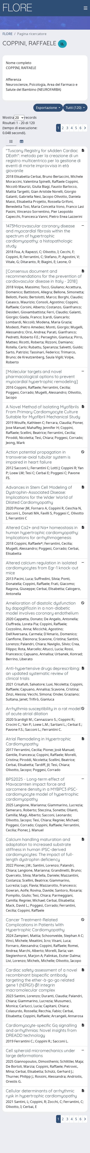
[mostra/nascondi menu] (85, 8)
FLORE (8, 34)
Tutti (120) (74, 107)
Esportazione (47, 107)
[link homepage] (19, 8)
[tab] (11, 141)
